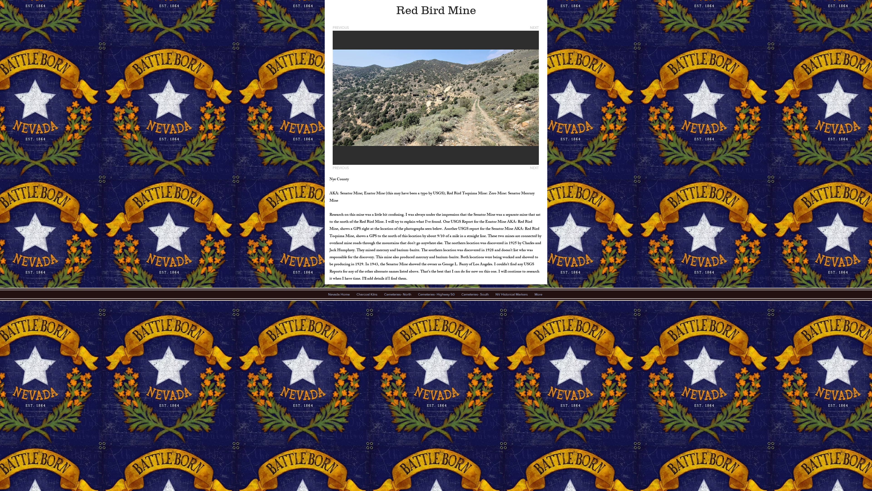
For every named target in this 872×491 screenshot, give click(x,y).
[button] (436, 98)
